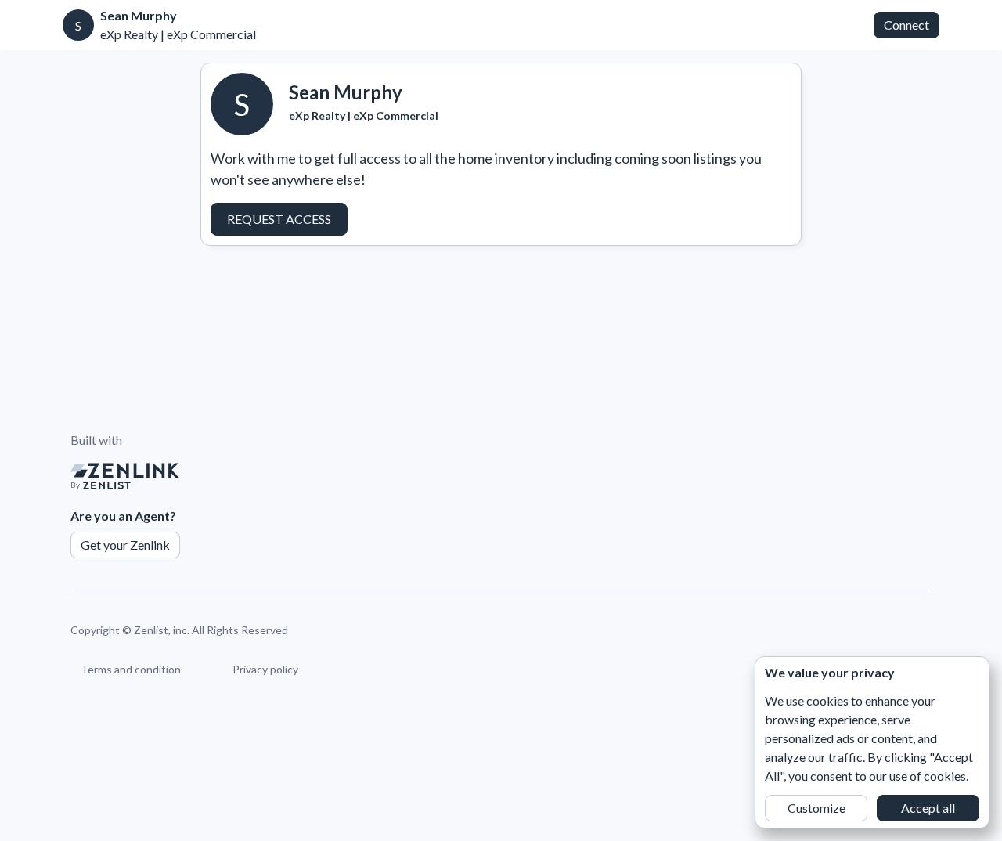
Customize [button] (816, 807)
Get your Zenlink (125, 544)
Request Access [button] (279, 218)
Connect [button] (906, 24)
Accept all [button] (928, 807)
